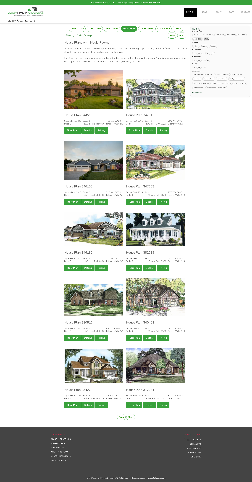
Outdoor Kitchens (240, 83)
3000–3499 (163, 28)
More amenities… (198, 92)
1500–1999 (112, 28)
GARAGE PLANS (58, 443)
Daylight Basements (236, 79)
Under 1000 (77, 28)
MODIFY (218, 12)
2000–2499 (129, 28)
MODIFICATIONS (194, 452)
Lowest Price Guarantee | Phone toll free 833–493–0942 (126, 3)
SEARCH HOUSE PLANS (61, 439)
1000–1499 (94, 28)
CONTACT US (195, 444)
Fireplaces (197, 79)
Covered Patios (209, 79)
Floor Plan (72, 130)
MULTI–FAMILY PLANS (60, 452)
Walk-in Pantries (223, 74)
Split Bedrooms (198, 88)
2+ (199, 53)
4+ (208, 53)
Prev (172, 35)
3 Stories (213, 46)
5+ (213, 53)
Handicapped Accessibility (216, 88)
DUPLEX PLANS (57, 448)
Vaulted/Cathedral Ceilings (221, 83)
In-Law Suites (222, 79)
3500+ (178, 28)
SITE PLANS (196, 457)
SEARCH (190, 12)
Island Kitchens (237, 74)
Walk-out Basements (201, 83)
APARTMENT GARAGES (61, 456)
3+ (203, 53)
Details (88, 130)
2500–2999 (146, 28)
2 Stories (204, 46)
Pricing (101, 130)
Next (181, 35)
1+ (194, 53)
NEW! (204, 12)
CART (232, 12)
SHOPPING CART (194, 448)
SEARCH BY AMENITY (59, 460)
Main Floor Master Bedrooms (203, 74)
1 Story (195, 46)
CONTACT (245, 12)
